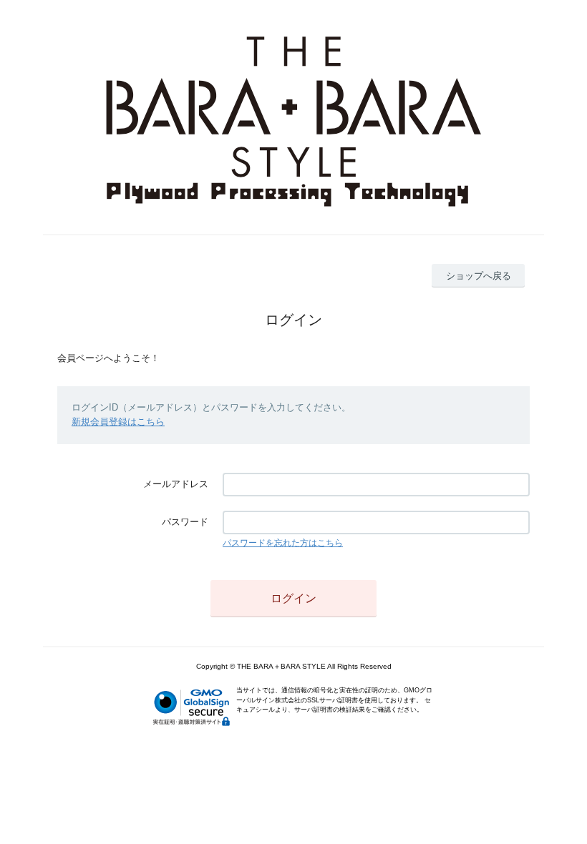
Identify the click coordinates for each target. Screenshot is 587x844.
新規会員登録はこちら (118, 421)
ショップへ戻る (478, 275)
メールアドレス (175, 484)
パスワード (185, 521)
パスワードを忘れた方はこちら (283, 543)
